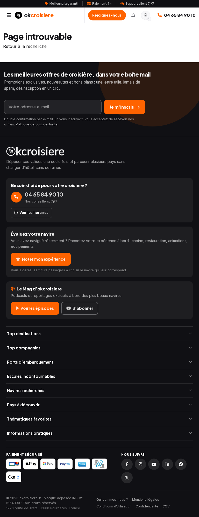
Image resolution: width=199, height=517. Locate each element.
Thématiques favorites (29, 418)
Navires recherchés (25, 390)
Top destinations (24, 333)
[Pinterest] (181, 464)
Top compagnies (23, 347)
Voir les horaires (33, 213)
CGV (166, 506)
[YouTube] (154, 464)
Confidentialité (147, 506)
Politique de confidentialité (37, 124)
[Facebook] (127, 464)
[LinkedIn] (167, 464)
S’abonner (83, 308)
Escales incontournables (31, 376)
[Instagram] (140, 464)
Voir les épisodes (37, 308)
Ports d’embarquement (30, 361)
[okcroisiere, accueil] (99, 151)
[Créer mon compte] (145, 15)
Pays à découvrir (23, 404)
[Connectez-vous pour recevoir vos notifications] (133, 15)
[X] (127, 477)
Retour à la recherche (25, 46)
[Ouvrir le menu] (9, 15)
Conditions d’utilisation (113, 506)
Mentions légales (145, 499)
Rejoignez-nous (107, 15)
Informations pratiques (30, 433)
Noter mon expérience (44, 259)
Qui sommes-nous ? (112, 499)
